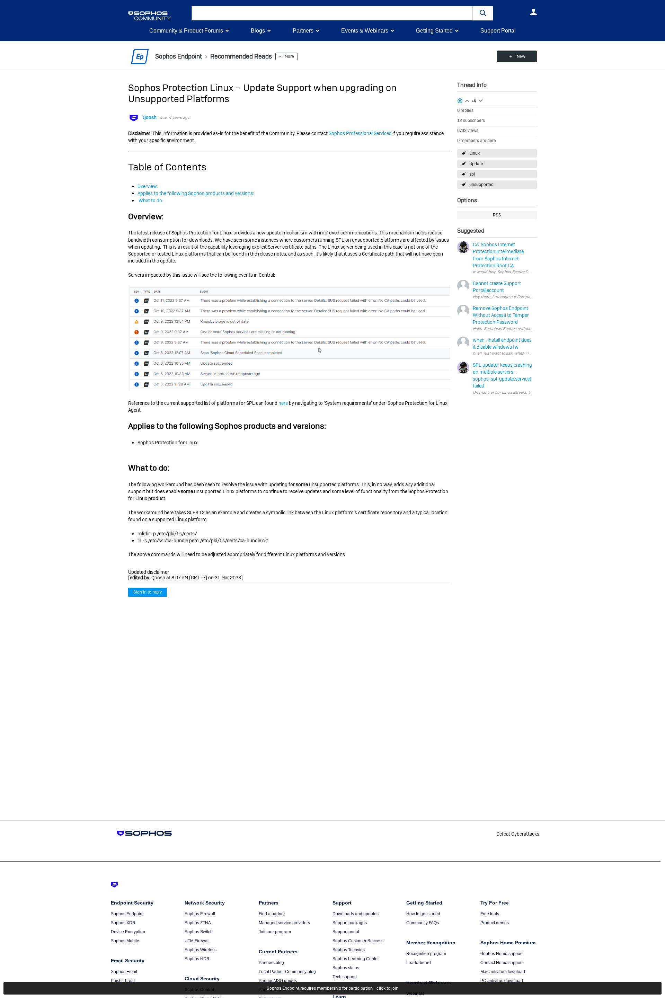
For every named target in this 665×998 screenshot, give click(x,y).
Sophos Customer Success (357, 940)
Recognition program (426, 953)
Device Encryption (128, 931)
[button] (482, 13)
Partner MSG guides (278, 980)
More (289, 56)
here (283, 403)
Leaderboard (418, 962)
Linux (474, 153)
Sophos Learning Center (355, 958)
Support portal (345, 931)
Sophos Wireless (200, 949)
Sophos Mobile (125, 940)
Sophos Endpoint (127, 913)
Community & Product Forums (186, 31)
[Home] (158, 15)
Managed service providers (284, 922)
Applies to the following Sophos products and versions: (196, 193)
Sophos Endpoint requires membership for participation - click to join (332, 988)
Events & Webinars (364, 31)
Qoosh (150, 117)
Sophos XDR (123, 922)
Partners (303, 31)
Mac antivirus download (502, 971)
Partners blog (271, 962)
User (533, 11)
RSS (497, 215)
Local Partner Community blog (287, 971)
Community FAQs (422, 922)
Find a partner (272, 913)
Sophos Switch (199, 931)
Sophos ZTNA (198, 922)
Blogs (258, 31)
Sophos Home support (501, 953)
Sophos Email (124, 971)
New (521, 56)
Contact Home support (501, 962)
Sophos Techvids (348, 949)
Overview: (148, 186)
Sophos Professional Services (360, 133)
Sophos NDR (197, 958)
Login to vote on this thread (467, 100)
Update (476, 164)
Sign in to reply (147, 592)
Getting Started (434, 31)
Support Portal (498, 31)
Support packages (349, 922)
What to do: (150, 200)
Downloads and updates (355, 913)
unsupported (481, 184)
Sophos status (345, 967)
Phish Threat (123, 980)
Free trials (489, 913)
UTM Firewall (197, 940)
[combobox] (332, 13)
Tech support (344, 976)
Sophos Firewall (200, 913)
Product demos (494, 922)
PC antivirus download (501, 980)
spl (472, 174)
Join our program (275, 931)
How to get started (423, 913)
